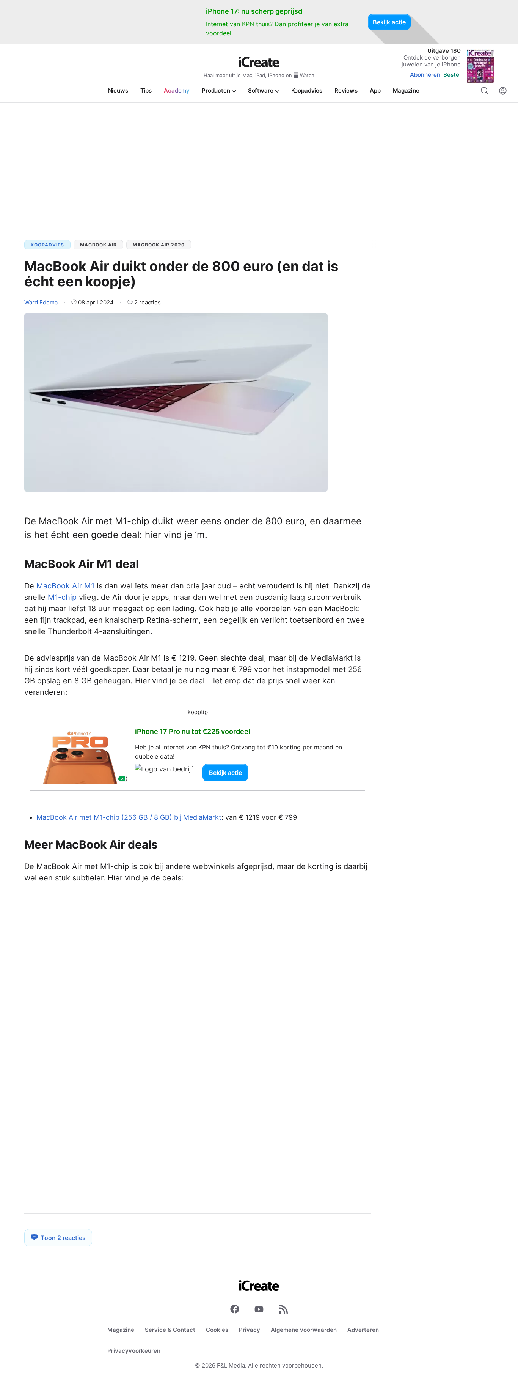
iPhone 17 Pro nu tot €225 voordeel (192, 731)
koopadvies (47, 245)
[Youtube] (259, 1310)
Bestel (452, 74)
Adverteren (363, 1329)
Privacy (249, 1329)
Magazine (120, 1329)
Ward (41, 302)
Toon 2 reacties (63, 1237)
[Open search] (485, 91)
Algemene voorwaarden (304, 1329)
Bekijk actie (389, 22)
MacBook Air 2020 (159, 245)
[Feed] (283, 1310)
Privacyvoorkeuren (133, 1350)
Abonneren (425, 74)
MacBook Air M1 (65, 585)
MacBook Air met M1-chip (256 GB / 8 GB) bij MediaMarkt (128, 817)
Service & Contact (170, 1329)
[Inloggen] (503, 91)
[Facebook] (234, 1310)
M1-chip (62, 597)
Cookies (217, 1329)
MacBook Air (98, 245)
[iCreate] (259, 62)
